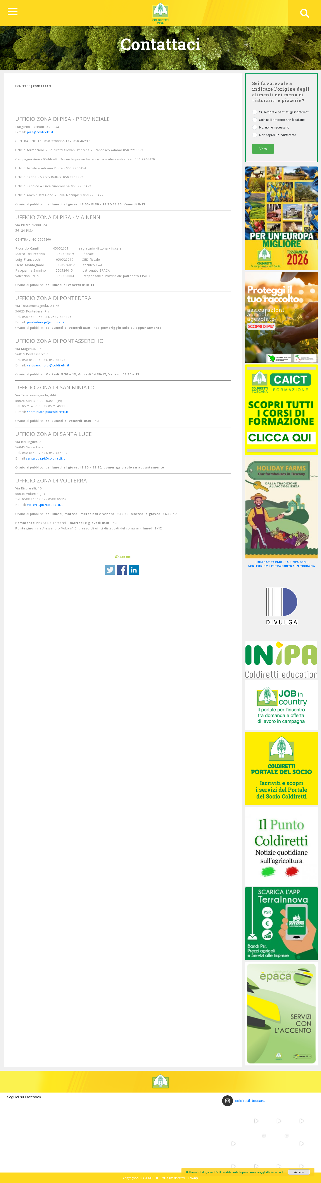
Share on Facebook (122, 570)
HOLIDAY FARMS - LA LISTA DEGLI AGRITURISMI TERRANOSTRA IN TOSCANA (281, 564)
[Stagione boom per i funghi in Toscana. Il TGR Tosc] (301, 1143)
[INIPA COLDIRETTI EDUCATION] (281, 659)
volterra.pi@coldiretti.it (45, 505)
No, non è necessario (274, 127)
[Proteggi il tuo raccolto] (281, 317)
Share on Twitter (110, 570)
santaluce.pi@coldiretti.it (45, 458)
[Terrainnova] (281, 923)
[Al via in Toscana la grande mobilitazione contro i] (301, 1121)
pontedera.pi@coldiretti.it (47, 322)
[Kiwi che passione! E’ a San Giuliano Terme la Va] (279, 1121)
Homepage (22, 86)
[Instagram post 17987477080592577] (233, 1166)
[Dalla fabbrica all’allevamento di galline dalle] (279, 1143)
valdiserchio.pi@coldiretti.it (48, 365)
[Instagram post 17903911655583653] (279, 1166)
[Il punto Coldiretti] (281, 846)
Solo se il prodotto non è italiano (282, 119)
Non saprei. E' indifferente (277, 135)
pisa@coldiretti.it (40, 132)
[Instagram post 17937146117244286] (301, 1166)
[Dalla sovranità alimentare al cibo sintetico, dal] (233, 1121)
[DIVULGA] (281, 606)
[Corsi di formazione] (281, 409)
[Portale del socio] (281, 768)
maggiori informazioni (270, 1172)
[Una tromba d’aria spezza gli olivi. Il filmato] (256, 1166)
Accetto (299, 1172)
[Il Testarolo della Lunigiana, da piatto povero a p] (256, 1121)
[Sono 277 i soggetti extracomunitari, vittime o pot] (256, 1143)
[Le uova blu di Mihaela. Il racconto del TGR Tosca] (233, 1143)
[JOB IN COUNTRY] (281, 705)
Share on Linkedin (134, 570)
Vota (263, 149)
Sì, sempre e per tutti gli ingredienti (284, 112)
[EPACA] (281, 1013)
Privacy (193, 1178)
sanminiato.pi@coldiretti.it (47, 412)
